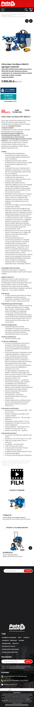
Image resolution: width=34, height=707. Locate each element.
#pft (20, 637)
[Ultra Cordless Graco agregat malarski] (17, 503)
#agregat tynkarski (9, 640)
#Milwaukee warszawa (10, 649)
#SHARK (21, 640)
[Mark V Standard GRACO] (17, 540)
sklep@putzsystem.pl (10, 684)
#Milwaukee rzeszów (10, 652)
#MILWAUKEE (6, 643)
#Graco (26, 637)
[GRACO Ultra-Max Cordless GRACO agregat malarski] (17, 42)
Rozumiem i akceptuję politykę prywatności (17, 705)
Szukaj (28, 571)
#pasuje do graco (8, 646)
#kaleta (15, 643)
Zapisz (28, 661)
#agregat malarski (9, 637)
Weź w (9, 89)
